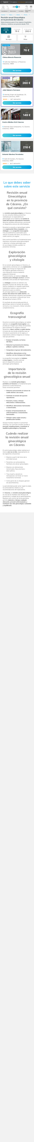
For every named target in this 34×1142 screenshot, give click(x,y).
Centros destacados (6, 29)
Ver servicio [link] (17, 70)
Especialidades (4, 11)
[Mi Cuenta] (3, 7)
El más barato (17, 31)
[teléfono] (7, 7)
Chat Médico (21, 11)
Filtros (25, 39)
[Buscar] (26, 7)
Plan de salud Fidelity (28, 11)
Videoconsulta (13, 11)
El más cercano (28, 31)
